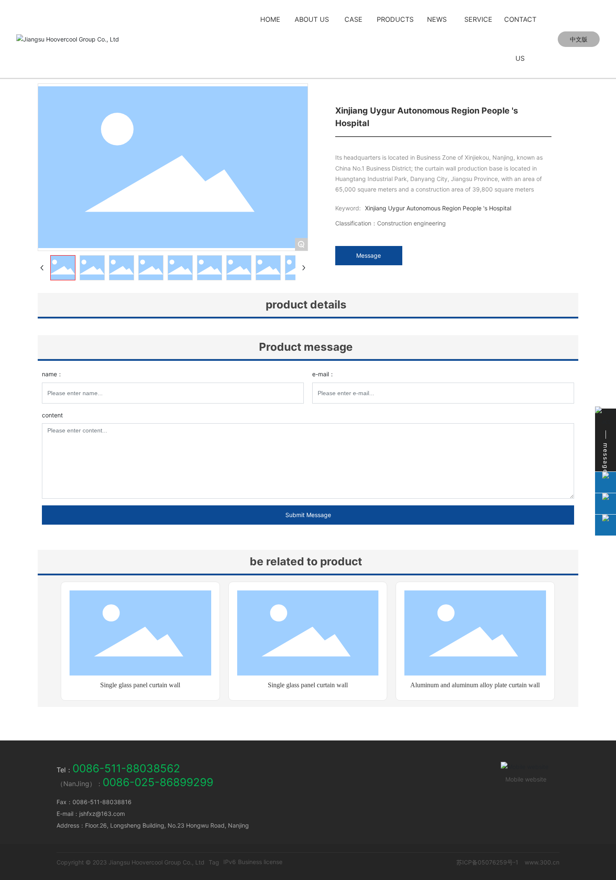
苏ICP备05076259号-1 (487, 862)
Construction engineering (411, 223)
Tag (214, 862)
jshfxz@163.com (102, 813)
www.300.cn (542, 862)
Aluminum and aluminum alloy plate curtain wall (475, 684)
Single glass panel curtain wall (140, 684)
